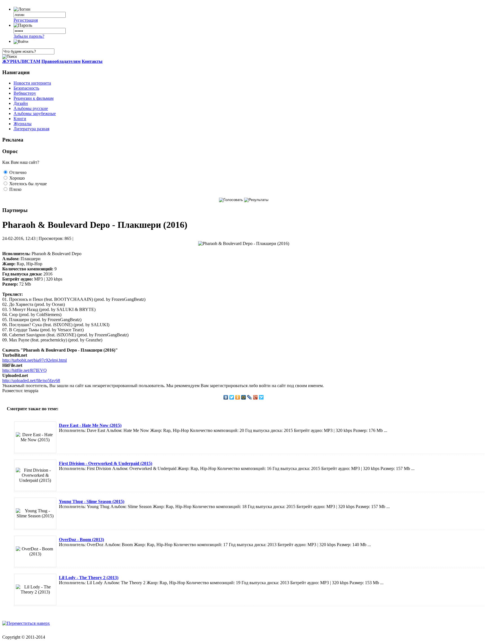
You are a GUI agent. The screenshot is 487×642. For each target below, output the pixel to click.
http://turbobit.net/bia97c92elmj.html (34, 360)
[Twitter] (232, 397)
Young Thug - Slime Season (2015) (91, 501)
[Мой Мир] (244, 397)
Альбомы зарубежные (35, 113)
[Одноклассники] (238, 397)
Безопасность (26, 88)
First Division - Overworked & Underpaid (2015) (105, 463)
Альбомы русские (31, 108)
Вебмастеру (25, 93)
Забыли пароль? (29, 36)
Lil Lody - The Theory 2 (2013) (88, 577)
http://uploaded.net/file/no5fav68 (31, 380)
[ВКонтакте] (226, 397)
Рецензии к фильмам (34, 98)
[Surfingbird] (261, 397)
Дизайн (21, 103)
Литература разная (31, 128)
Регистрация (26, 20)
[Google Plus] (255, 397)
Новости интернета (32, 83)
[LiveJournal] (250, 397)
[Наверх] (26, 623)
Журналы (23, 123)
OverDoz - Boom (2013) (81, 539)
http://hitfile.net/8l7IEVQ (24, 370)
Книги (20, 118)
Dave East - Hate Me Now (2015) (90, 425)
